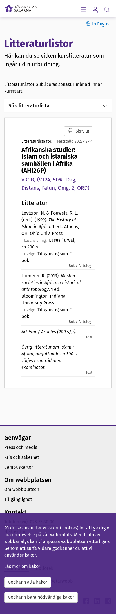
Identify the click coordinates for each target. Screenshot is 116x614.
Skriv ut (82, 131)
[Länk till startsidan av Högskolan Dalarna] (21, 7)
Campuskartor (18, 467)
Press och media (21, 447)
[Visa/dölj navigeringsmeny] (83, 9)
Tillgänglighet (18, 499)
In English (102, 24)
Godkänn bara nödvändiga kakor (41, 597)
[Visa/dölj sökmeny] (107, 9)
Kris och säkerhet (21, 457)
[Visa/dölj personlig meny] (95, 9)
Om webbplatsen (21, 489)
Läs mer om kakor (22, 566)
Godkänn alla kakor (27, 582)
